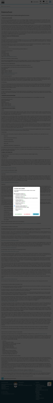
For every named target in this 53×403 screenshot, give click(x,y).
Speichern (36, 214)
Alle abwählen (27, 214)
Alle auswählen (18, 214)
